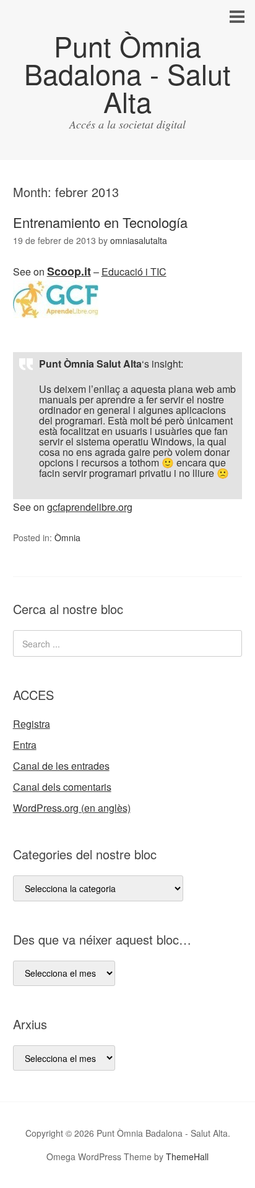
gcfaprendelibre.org (89, 507)
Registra (31, 724)
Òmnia (67, 537)
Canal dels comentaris (62, 787)
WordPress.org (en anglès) (72, 808)
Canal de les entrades (61, 766)
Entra (25, 745)
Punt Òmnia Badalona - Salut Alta (127, 73)
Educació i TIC (134, 271)
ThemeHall (187, 1156)
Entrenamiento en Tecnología (100, 222)
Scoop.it (69, 271)
